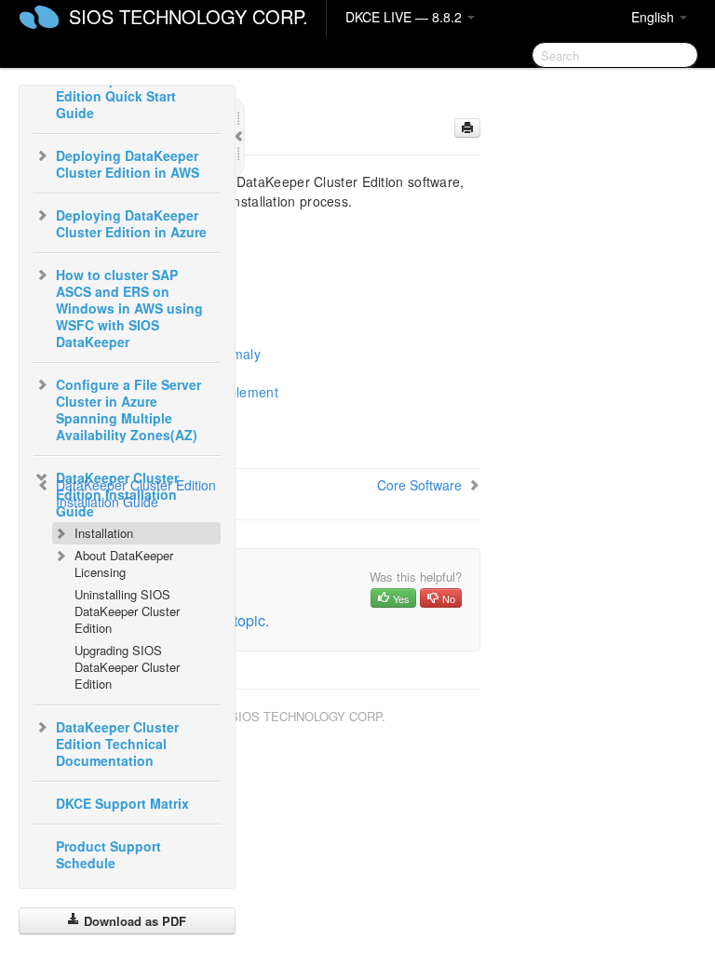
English (654, 16)
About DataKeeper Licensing (123, 563)
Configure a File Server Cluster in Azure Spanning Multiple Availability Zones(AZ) (128, 409)
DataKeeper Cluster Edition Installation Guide (136, 493)
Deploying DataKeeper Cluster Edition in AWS (127, 163)
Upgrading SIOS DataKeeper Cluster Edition (127, 666)
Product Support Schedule (108, 854)
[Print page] (467, 128)
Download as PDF (133, 921)
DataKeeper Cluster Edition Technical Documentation (117, 744)
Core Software (419, 484)
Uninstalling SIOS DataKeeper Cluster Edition (127, 611)
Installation (103, 533)
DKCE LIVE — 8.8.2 (405, 16)
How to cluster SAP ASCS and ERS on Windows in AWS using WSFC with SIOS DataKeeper (129, 308)
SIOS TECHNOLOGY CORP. (188, 16)
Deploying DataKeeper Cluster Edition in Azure (131, 223)
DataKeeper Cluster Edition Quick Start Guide (117, 96)
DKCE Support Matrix (122, 803)
